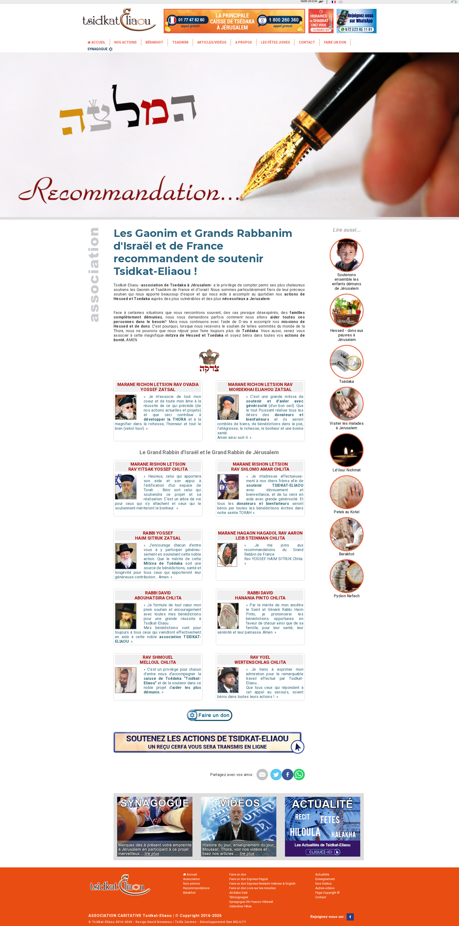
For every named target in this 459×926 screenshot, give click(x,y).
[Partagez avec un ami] (262, 774)
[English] (339, 2)
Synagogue (97, 49)
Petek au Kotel (346, 512)
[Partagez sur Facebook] (287, 774)
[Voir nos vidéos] (238, 827)
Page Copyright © (327, 892)
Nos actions (191, 883)
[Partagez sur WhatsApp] (299, 774)
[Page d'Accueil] (124, 886)
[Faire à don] (209, 720)
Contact (307, 42)
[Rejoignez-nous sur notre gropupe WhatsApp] (357, 30)
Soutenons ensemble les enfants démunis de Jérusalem (346, 282)
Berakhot (347, 554)
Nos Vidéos (323, 883)
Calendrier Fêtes (240, 906)
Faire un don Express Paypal (248, 879)
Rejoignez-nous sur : (328, 917)
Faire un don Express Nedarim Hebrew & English (262, 883)
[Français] (332, 2)
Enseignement (325, 879)
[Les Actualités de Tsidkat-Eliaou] (319, 827)
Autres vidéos (324, 888)
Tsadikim (180, 42)
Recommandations (196, 888)
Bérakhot (154, 42)
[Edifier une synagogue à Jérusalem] (157, 827)
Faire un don (335, 42)
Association (191, 879)
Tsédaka (346, 381)
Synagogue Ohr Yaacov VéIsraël (251, 902)
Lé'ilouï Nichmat (347, 470)
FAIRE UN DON (309, 1)
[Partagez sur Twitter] (276, 774)
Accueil (98, 42)
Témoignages (238, 897)
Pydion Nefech (347, 596)
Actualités (322, 874)
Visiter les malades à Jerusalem (347, 425)
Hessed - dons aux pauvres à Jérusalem (346, 335)
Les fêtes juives (275, 42)
